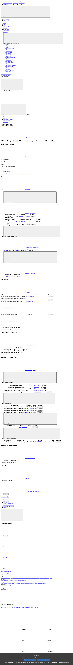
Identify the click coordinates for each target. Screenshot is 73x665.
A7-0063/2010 (29, 301)
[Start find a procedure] (12, 84)
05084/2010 (29, 408)
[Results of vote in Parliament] (37, 326)
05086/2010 (29, 412)
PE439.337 (36, 387)
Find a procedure (4, 76)
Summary (51, 296)
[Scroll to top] (12, 515)
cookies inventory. (65, 662)
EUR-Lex (13, 462)
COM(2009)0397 (30, 296)
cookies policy (55, 662)
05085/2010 (29, 410)
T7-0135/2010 (29, 314)
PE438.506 (36, 388)
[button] (22, 601)
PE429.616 (36, 385)
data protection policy (45, 662)
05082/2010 (29, 406)
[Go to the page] (37, 312)
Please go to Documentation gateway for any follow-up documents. (16, 174)
